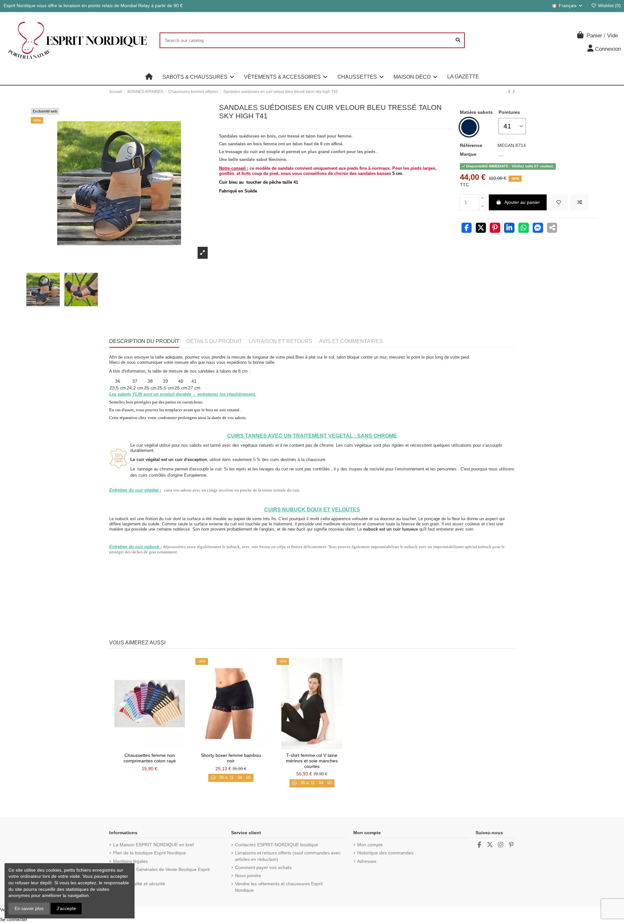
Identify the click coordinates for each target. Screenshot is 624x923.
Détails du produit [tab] (214, 341)
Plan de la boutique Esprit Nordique (149, 852)
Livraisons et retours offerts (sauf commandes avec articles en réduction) (288, 856)
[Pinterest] (495, 228)
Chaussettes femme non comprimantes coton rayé (150, 758)
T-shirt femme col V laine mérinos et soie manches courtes (312, 761)
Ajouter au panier (522, 202)
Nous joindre (248, 875)
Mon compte (370, 844)
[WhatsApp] (523, 228)
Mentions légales (130, 861)
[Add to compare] (579, 202)
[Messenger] (538, 228)
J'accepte (66, 908)
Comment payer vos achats (263, 867)
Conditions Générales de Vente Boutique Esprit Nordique (161, 872)
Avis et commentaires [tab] (351, 341)
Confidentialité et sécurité (139, 883)
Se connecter (13, 919)
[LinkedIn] (509, 228)
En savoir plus (29, 908)
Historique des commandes (385, 852)
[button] (198, 77)
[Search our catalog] (458, 40)
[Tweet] (481, 228)
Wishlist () (609, 5)
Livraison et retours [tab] (280, 341)
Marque (468, 154)
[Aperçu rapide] (158, 747)
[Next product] (513, 91)
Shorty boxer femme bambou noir (231, 758)
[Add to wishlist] (559, 202)
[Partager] (467, 228)
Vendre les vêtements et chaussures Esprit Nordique (279, 887)
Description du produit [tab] (144, 341)
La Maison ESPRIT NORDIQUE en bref (153, 844)
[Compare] (149, 747)
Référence (471, 145)
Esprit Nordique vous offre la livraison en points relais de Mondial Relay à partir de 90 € (93, 5)
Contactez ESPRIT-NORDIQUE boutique (276, 844)
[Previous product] (510, 91)
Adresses (366, 861)
